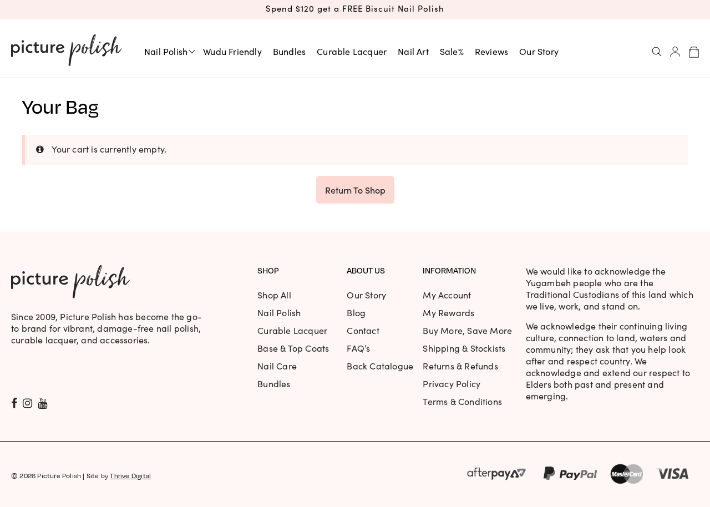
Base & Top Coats (293, 348)
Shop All (274, 295)
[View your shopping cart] (694, 51)
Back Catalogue (380, 366)
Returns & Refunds (460, 366)
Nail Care (277, 366)
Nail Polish (165, 51)
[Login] (675, 52)
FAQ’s (358, 348)
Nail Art (413, 51)
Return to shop (355, 190)
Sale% (452, 51)
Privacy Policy (451, 383)
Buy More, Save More (467, 330)
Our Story (539, 51)
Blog (356, 312)
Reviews (491, 51)
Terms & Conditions (462, 401)
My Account (447, 295)
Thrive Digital (130, 475)
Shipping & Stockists (464, 348)
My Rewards (448, 312)
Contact (363, 330)
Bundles (289, 51)
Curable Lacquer (352, 51)
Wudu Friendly (232, 51)
